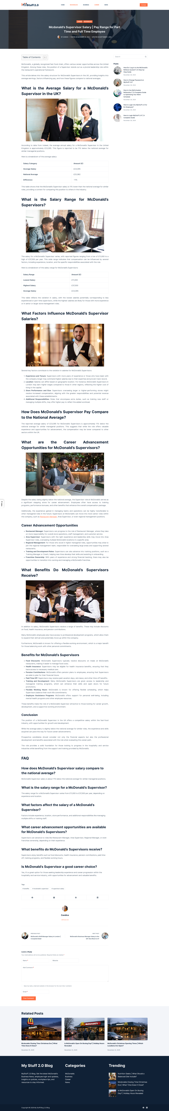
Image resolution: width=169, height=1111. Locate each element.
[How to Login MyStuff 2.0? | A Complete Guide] (118, 118)
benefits (26, 888)
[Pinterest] (76, 897)
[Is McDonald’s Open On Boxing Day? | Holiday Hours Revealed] (84, 1029)
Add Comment (28, 967)
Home (63, 5)
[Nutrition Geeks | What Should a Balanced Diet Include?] (112, 1076)
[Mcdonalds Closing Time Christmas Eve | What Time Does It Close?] (41, 1029)
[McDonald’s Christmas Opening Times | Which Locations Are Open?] (127, 1029)
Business (86, 5)
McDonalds (74, 5)
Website (55, 960)
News (106, 5)
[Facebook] (32, 897)
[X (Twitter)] (54, 897)
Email (25, 992)
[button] (2, 504)
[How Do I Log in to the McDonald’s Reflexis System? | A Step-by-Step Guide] (118, 71)
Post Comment (28, 998)
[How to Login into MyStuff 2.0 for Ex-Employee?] (118, 107)
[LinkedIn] (97, 897)
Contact (143, 5)
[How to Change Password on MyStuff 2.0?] (118, 83)
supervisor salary (58, 888)
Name (25, 960)
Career (96, 5)
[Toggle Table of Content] (44, 57)
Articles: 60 (65, 920)
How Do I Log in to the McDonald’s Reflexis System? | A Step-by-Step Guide (135, 70)
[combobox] (129, 57)
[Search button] (145, 56)
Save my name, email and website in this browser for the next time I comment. (48, 986)
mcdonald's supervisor (40, 888)
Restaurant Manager (48, 517)
